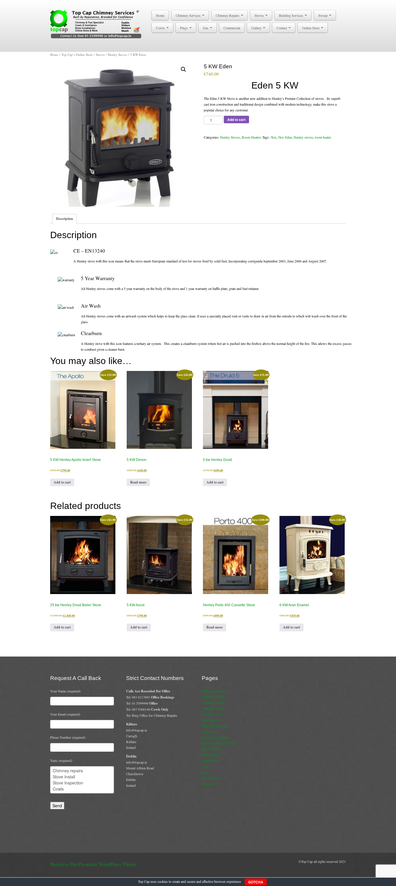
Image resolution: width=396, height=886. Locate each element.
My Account (210, 777)
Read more (138, 482)
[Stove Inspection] (82, 783)
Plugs (184, 27)
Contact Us (209, 731)
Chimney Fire (211, 714)
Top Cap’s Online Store (77, 54)
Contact (282, 27)
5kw (273, 137)
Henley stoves (303, 137)
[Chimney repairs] (82, 771)
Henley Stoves (117, 54)
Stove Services (212, 749)
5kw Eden (285, 137)
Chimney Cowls (213, 702)
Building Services (291, 15)
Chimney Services (188, 15)
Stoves (260, 15)
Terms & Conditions (216, 737)
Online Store (311, 27)
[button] (183, 69)
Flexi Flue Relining (215, 725)
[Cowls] (82, 789)
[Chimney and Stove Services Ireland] (97, 23)
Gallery (256, 27)
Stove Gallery (211, 754)
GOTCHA (255, 882)
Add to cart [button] (62, 482)
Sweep (323, 15)
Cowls (161, 27)
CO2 (205, 766)
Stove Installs (211, 720)
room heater (323, 137)
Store (205, 772)
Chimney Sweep (213, 708)
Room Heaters (251, 137)
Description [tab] (64, 218)
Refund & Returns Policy (219, 743)
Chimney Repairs (228, 15)
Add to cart (236, 119)
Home (160, 15)
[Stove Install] (82, 777)
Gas (206, 27)
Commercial (232, 27)
